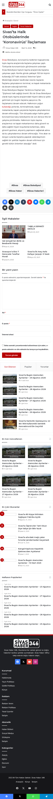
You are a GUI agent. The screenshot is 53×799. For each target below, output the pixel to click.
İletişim (5, 715)
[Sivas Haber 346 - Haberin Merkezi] (16, 4)
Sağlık (14, 26)
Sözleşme (6, 737)
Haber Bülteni (7, 729)
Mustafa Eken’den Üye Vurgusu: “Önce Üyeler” (25, 12)
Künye (4, 690)
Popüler (28, 367)
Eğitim (4, 759)
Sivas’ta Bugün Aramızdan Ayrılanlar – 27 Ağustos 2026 (12, 492)
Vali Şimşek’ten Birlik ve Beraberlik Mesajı (13, 242)
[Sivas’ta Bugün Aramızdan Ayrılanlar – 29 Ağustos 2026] (10, 378)
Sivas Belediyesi (33, 185)
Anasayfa (8, 21)
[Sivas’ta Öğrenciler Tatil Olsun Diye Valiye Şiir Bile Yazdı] (9, 529)
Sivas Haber (16, 191)
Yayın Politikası (8, 682)
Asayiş (4, 755)
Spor (4, 767)
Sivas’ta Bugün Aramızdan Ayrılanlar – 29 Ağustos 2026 (12, 463)
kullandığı (6, 107)
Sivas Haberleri (36, 191)
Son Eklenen (10, 367)
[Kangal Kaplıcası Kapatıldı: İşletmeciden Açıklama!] (9, 552)
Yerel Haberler (26, 26)
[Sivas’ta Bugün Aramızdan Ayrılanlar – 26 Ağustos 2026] (10, 413)
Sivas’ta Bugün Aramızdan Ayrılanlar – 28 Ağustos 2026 (38, 463)
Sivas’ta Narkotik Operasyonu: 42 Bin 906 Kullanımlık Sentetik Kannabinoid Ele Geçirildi (34, 424)
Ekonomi (5, 763)
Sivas (4, 60)
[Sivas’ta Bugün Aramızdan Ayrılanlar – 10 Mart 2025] (9, 564)
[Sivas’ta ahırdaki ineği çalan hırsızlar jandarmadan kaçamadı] (9, 541)
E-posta (6, 324)
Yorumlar (44, 367)
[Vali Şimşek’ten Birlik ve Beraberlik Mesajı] (13, 232)
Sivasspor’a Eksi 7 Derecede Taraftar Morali (11, 254)
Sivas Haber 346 (12, 48)
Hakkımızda (6, 678)
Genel (16, 21)
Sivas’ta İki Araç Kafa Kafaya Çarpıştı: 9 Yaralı (38, 252)
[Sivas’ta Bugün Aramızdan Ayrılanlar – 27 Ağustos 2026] (10, 401)
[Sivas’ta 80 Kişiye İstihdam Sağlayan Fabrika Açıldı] (9, 518)
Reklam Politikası (9, 707)
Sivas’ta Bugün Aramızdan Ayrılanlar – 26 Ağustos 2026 (38, 492)
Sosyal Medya (8, 733)
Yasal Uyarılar (7, 711)
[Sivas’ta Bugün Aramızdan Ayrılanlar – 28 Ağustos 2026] (10, 390)
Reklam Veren (7, 703)
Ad (4, 313)
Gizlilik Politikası (8, 686)
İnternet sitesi (8, 334)
